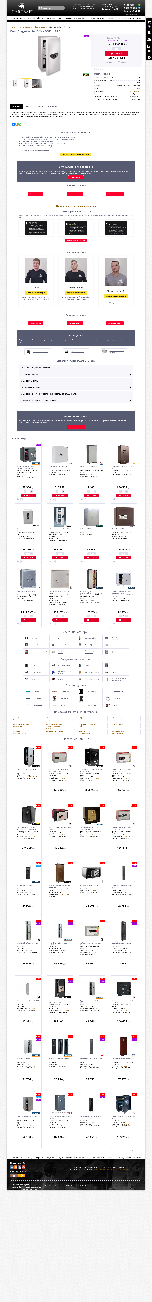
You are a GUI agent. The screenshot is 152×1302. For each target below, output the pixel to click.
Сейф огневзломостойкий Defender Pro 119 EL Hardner (26, 828)
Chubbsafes (96, 835)
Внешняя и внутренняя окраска (35, 368)
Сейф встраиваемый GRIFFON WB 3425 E (123, 1117)
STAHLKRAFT (33, 777)
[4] (101, 69)
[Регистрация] (149, 39)
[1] (95, 69)
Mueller (31, 950)
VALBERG (32, 893)
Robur (94, 891)
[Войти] (149, 32)
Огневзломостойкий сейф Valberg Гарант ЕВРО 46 (26, 468)
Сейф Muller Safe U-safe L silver (59, 467)
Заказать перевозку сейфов (116, 296)
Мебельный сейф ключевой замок (117, 732)
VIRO (125, 1066)
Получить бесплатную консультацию (76, 154)
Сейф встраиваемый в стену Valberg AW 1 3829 (121, 592)
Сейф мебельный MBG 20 (89, 885)
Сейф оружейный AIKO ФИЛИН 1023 (91, 1060)
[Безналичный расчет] (21, 1175)
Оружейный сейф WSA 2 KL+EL (27, 943)
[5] (103, 69)
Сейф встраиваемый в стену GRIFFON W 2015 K (121, 770)
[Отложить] (22, 499)
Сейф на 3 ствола (117, 725)
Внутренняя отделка (30, 387)
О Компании (79, 18)
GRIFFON (63, 779)
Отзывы (110, 18)
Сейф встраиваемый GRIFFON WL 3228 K (60, 828)
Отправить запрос (75, 427)
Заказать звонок (75, 194)
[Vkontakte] (12, 1167)
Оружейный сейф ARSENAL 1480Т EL (28, 1060)
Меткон (63, 1126)
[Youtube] (19, 1167)
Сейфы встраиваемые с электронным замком (86, 718)
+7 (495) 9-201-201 (130, 5)
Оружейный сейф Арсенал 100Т (59, 1059)
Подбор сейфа (34, 18)
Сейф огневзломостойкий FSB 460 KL (59, 592)
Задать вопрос (35, 194)
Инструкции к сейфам (95, 18)
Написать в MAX (130, 11)
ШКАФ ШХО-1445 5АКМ (25, 885)
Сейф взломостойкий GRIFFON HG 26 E (90, 944)
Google (94, 4)
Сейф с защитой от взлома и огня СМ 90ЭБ (60, 1117)
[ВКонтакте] (13, 124)
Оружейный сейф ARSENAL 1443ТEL (58, 944)
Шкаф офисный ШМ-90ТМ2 (89, 467)
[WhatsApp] (19, 124)
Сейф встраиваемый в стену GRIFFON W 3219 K (58, 770)
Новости (68, 18)
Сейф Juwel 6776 (85, 529)
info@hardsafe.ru (132, 14)
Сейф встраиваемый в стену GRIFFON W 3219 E (121, 828)
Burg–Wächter (135, 91)
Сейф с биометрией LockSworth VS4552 (28, 530)
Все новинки (136, 1151)
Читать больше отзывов (76, 240)
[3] (99, 69)
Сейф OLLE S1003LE (118, 529)
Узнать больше (76, 177)
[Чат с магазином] (139, 5)
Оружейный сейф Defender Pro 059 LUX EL (59, 886)
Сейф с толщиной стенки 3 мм (87, 725)
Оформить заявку (114, 194)
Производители (48, 18)
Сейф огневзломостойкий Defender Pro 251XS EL (57, 1002)
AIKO (125, 893)
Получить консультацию (36, 293)
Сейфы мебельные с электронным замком (53, 718)
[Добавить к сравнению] (18, 499)
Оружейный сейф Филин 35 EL (90, 1117)
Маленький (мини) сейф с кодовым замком (21, 725)
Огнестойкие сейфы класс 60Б (21, 718)
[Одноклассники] (16, 124)
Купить (118, 53)
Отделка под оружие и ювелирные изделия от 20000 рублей (49, 394)
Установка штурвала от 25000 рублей (38, 400)
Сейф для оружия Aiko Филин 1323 (122, 886)
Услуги (60, 18)
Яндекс (87, 4)
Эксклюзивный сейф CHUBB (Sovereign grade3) (89, 828)
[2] (97, 69)
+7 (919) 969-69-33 (130, 8)
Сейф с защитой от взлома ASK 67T (27, 1117)
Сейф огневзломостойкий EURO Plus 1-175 (60, 530)
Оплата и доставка (123, 18)
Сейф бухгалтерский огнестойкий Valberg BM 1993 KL (91, 592)
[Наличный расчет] (14, 1175)
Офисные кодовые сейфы (54, 731)
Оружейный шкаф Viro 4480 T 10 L (123, 1060)
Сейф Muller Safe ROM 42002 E (27, 591)
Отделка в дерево (29, 374)
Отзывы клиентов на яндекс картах (76, 205)
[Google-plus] (23, 1167)
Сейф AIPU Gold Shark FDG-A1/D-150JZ (123, 468)
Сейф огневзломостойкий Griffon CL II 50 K (123, 1002)
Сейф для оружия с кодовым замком (84, 732)
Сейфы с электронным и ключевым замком (119, 718)
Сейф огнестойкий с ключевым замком (19, 732)
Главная (14, 18)
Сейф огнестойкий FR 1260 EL (27, 769)
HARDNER (32, 837)
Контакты (137, 18)
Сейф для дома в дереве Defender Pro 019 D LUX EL (91, 770)
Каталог (23, 18)
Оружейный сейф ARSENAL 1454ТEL (89, 1002)
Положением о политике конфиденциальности (111, 1169)
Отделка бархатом (29, 381)
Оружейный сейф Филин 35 (121, 943)
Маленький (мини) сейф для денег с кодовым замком (54, 725)
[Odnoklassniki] (15, 1167)
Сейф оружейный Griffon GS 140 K (28, 1001)
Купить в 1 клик (116, 58)
